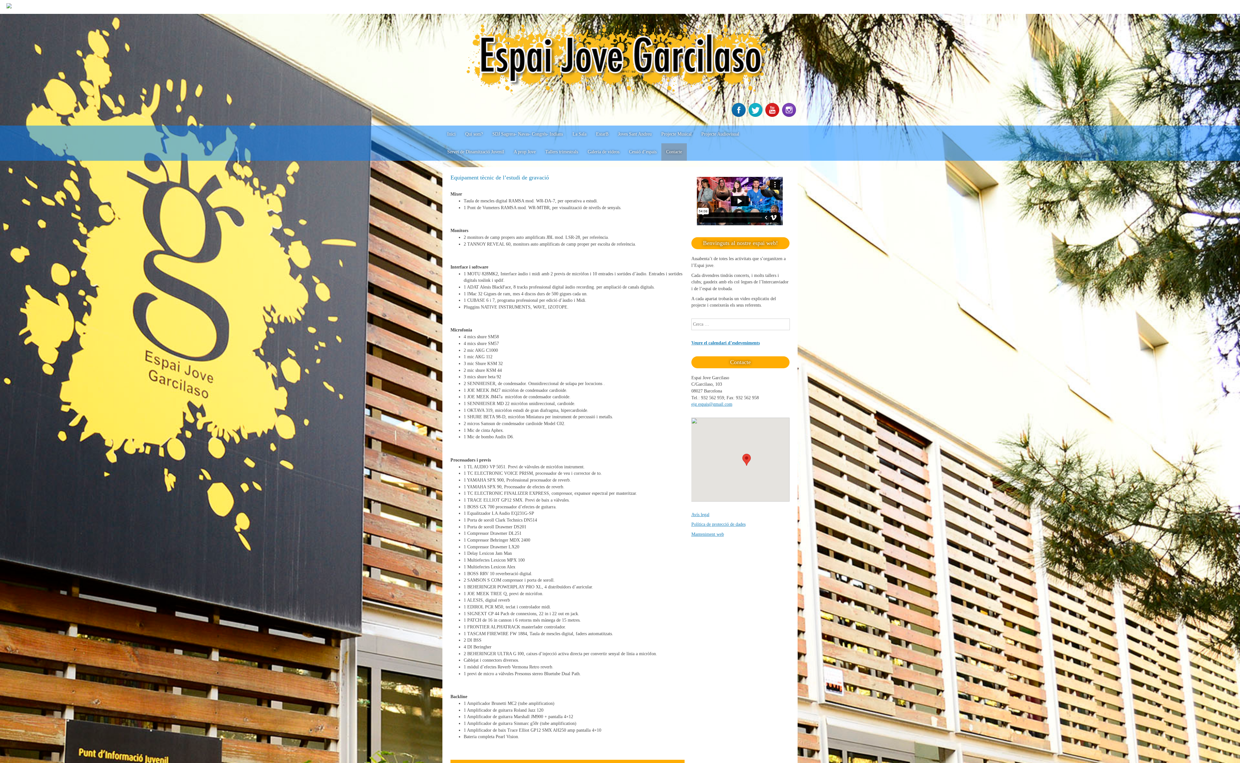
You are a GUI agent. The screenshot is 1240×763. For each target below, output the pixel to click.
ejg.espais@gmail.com (711, 404)
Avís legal (700, 514)
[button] (746, 460)
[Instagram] (790, 115)
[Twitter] (756, 115)
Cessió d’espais (642, 151)
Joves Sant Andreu (635, 134)
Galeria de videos (603, 151)
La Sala (579, 134)
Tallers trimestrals (561, 151)
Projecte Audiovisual (720, 134)
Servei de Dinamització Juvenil (475, 151)
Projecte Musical (676, 134)
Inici (451, 134)
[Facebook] (739, 115)
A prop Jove (525, 151)
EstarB (602, 134)
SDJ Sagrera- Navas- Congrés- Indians (527, 134)
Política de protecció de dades (718, 524)
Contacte (674, 151)
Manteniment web (707, 534)
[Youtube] (773, 115)
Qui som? (474, 134)
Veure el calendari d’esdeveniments (725, 343)
